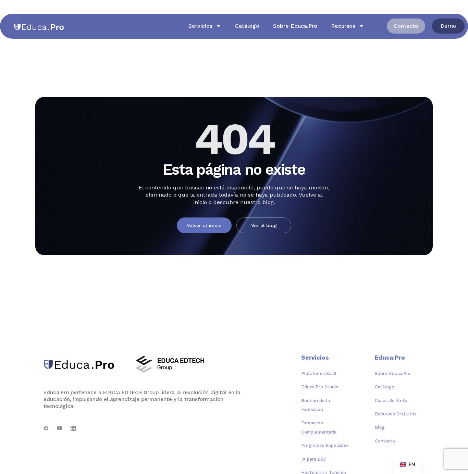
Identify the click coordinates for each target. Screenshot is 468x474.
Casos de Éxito (391, 400)
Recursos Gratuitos (396, 413)
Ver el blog (264, 225)
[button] (448, 26)
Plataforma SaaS (318, 373)
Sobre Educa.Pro (295, 26)
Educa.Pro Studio (319, 386)
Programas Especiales (325, 445)
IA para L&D (314, 459)
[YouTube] (59, 428)
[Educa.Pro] (81, 364)
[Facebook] (46, 428)
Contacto (385, 441)
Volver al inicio (204, 225)
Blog (380, 427)
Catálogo (247, 26)
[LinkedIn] (73, 428)
